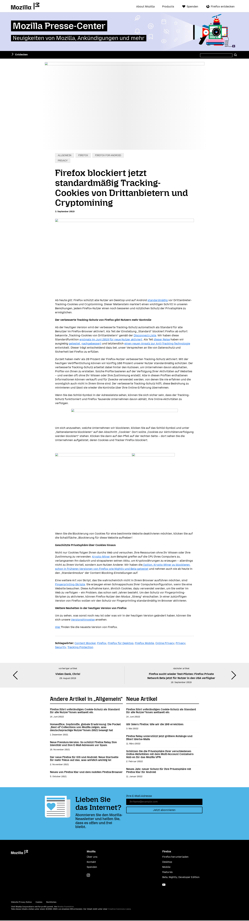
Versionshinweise (83, 619)
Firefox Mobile (144, 643)
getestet (74, 343)
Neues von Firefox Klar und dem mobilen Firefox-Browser (86, 772)
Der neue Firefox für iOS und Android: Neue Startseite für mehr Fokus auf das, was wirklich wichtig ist (84, 759)
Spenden (192, 6)
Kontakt (91, 862)
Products (168, 6)
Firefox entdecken (223, 6)
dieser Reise (162, 339)
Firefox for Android (108, 155)
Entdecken (21, 54)
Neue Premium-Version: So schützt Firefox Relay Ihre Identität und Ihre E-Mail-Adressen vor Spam (83, 744)
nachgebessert (91, 343)
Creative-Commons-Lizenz (119, 909)
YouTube (163, 885)
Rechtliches (51, 902)
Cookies (39, 902)
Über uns (92, 856)
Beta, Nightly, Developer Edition (181, 877)
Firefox (83, 155)
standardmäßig (158, 300)
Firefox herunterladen (175, 856)
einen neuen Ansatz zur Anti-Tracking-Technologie (157, 343)
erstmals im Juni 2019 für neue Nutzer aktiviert (110, 339)
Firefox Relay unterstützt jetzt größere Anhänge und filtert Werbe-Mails (159, 738)
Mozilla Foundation (65, 907)
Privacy (63, 160)
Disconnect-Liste (145, 335)
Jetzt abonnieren (164, 810)
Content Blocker (85, 643)
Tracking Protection (80, 647)
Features (167, 872)
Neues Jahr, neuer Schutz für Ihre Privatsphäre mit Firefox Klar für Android (158, 770)
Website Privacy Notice (21, 902)
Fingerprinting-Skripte (70, 584)
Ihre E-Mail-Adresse (139, 796)
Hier (57, 627)
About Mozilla (145, 6)
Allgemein (64, 155)
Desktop (167, 862)
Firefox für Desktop (120, 643)
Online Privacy (164, 643)
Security (60, 647)
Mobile (166, 867)
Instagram (88, 875)
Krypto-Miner (101, 556)
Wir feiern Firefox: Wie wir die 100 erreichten (154, 724)
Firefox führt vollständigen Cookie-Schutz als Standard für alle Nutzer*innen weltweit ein (85, 711)
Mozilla (25, 6)
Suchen (235, 54)
